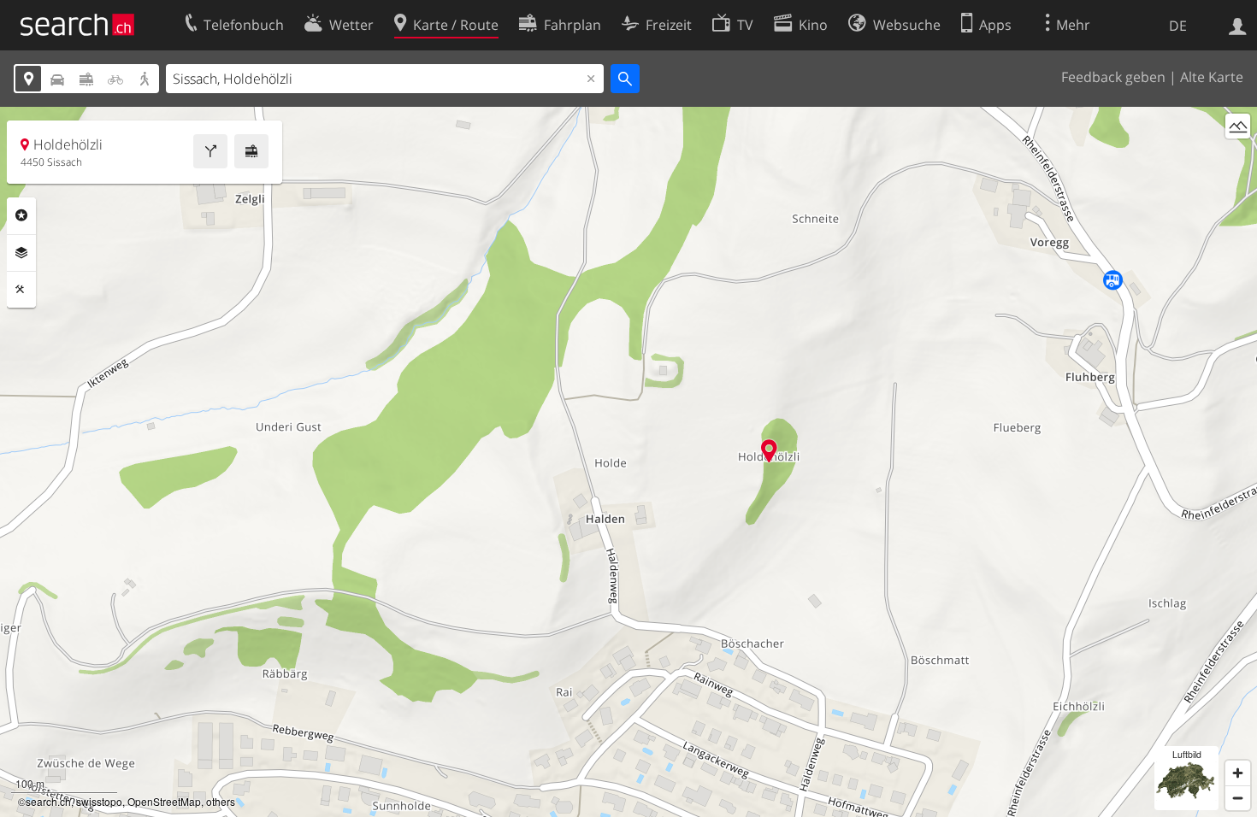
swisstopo (99, 801)
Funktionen (21, 290)
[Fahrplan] (251, 151)
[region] (628, 462)
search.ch (48, 801)
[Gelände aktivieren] (1237, 126)
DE (1178, 25)
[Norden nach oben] (1237, 157)
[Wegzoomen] (1237, 797)
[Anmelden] (1238, 25)
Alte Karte (1211, 77)
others (220, 801)
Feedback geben (1113, 77)
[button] (769, 451)
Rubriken (21, 215)
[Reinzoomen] (1237, 773)
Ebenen (21, 253)
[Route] (210, 151)
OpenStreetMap (164, 801)
